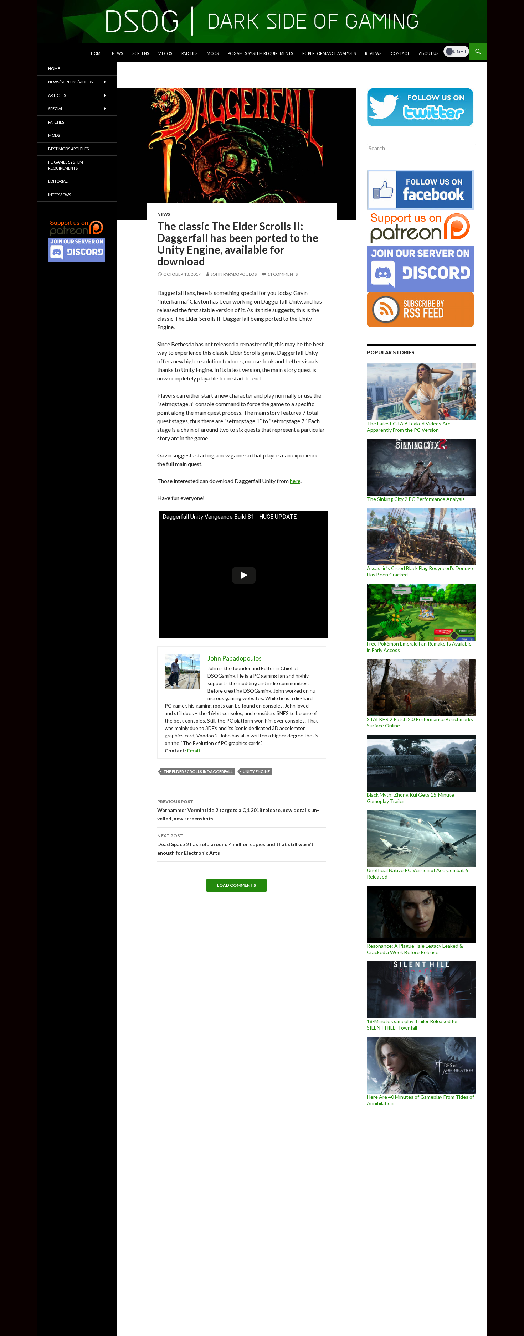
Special (55, 108)
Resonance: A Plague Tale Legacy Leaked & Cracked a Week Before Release (415, 949)
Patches (189, 53)
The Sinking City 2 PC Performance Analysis (416, 499)
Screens (140, 53)
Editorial (58, 181)
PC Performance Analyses (329, 53)
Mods (213, 53)
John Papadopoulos (234, 274)
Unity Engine (256, 771)
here (295, 480)
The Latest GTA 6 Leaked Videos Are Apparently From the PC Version (409, 426)
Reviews (373, 53)
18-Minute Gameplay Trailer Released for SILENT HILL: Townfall (412, 1024)
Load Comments (236, 885)
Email (193, 750)
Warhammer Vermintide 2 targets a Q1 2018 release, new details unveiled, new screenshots (238, 810)
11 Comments (282, 274)
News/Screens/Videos (70, 81)
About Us (428, 53)
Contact (400, 53)
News (117, 53)
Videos (165, 53)
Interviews (59, 194)
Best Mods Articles (68, 148)
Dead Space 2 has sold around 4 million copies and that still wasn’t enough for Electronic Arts (235, 844)
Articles (57, 95)
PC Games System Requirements (260, 53)
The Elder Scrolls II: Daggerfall (198, 771)
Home (97, 53)
